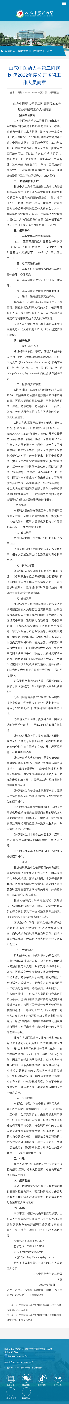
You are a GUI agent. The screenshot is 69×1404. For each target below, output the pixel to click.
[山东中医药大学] (34, 13)
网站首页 (23, 51)
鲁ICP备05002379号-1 (18, 1356)
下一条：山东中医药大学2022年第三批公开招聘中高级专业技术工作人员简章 (34, 1317)
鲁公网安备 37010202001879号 (19, 1362)
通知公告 (38, 51)
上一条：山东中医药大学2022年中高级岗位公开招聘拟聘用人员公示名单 (34, 1307)
